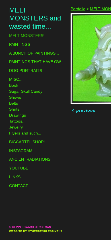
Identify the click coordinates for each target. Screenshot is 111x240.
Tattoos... (17, 121)
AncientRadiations (29, 159)
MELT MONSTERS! (26, 35)
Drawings (17, 115)
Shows (15, 97)
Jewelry (16, 127)
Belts (13, 103)
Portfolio (78, 9)
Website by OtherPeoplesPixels (35, 231)
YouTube (18, 168)
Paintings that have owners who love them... (37, 61)
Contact (18, 185)
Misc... (15, 79)
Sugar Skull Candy (25, 91)
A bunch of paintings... (34, 53)
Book (13, 85)
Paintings (19, 44)
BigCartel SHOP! (27, 142)
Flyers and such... (25, 133)
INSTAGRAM (20, 150)
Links (14, 177)
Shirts (14, 109)
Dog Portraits (25, 70)
